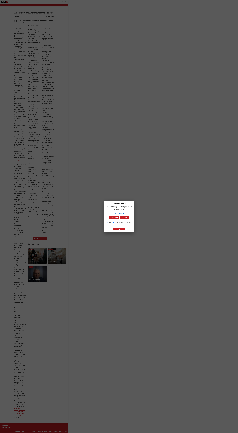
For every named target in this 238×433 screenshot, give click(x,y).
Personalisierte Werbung (120, 222)
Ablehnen (124, 217)
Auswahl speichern (119, 229)
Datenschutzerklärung (119, 213)
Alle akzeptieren (114, 217)
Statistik (110, 222)
